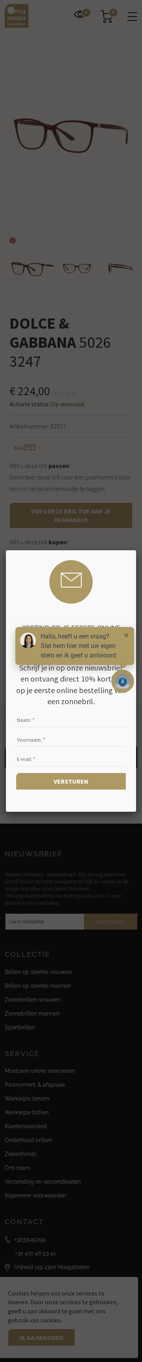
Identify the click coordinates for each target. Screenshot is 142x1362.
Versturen (71, 781)
